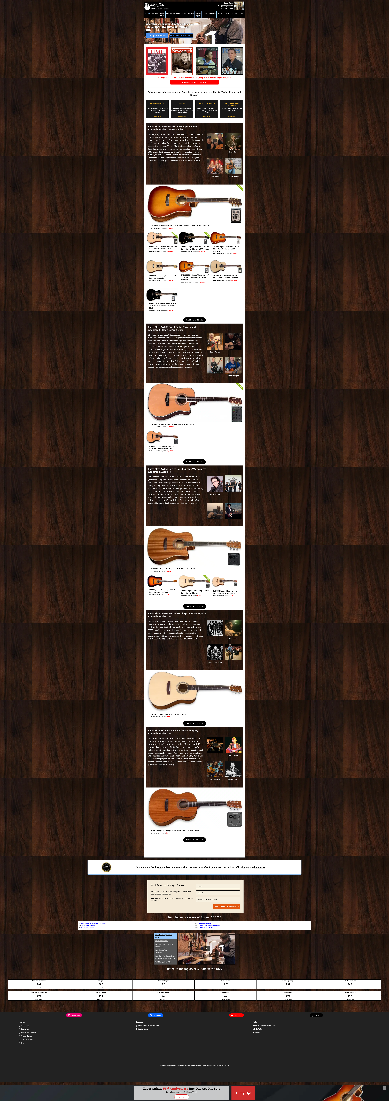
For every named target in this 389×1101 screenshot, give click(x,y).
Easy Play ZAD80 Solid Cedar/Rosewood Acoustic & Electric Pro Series (172, 328)
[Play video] (206, 948)
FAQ (227, 13)
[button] (215, 141)
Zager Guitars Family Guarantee (162, 951)
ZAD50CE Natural (204, 923)
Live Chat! (228, 3)
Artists (183, 13)
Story (220, 13)
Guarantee (176, 13)
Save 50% (169, 13)
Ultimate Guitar (163, 995)
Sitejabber (288, 995)
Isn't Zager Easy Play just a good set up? (164, 945)
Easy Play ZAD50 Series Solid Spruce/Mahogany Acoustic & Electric (177, 470)
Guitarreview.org (39, 984)
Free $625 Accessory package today (195, 82)
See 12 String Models (194, 320)
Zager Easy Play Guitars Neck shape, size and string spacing (165, 957)
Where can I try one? (161, 941)
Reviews (191, 13)
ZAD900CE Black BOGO (206, 928)
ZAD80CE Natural (88, 928)
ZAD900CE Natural (88, 925)
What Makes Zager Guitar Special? (163, 936)
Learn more (157, 116)
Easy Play (154, 13)
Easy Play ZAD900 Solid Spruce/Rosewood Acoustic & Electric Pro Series (173, 128)
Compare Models (198, 14)
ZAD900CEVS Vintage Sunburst (93, 923)
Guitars (147, 13)
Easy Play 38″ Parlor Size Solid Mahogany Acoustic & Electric (173, 732)
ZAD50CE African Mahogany (208, 925)
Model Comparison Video (163, 962)
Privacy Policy (224, 1065)
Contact (234, 13)
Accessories (212, 13)
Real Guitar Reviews (39, 995)
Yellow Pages (163, 984)
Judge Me (226, 995)
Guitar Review (350, 984)
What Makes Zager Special (182, 35)
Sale (205, 13)
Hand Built (162, 14)
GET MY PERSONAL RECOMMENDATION (226, 906)
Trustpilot (101, 984)
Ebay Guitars (226, 984)
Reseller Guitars (101, 995)
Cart (241, 13)
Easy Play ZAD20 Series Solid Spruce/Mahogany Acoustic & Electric (177, 615)
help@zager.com (225, 6)
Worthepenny (287, 984)
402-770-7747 (227, 8)
